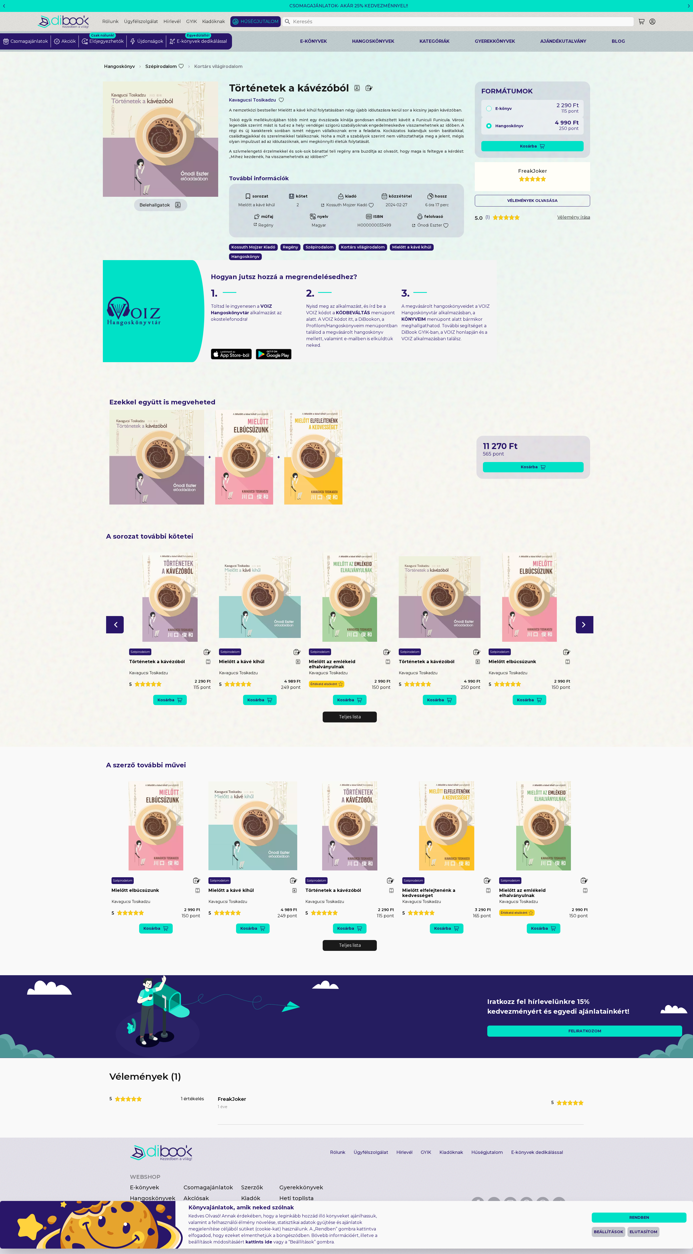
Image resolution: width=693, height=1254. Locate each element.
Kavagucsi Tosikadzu (252, 100)
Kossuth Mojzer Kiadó (346, 204)
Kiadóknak (213, 21)
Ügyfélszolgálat (141, 21)
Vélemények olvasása (532, 200)
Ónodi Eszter (429, 225)
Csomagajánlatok (208, 1187)
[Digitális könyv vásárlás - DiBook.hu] (69, 21)
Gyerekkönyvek (495, 41)
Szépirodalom (161, 66)
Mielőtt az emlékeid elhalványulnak (332, 664)
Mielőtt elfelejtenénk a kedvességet (428, 893)
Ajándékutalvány (563, 41)
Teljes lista (350, 716)
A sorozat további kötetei (149, 536)
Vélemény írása (573, 217)
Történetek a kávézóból (157, 661)
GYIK (191, 21)
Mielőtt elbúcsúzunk (512, 661)
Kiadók (250, 1198)
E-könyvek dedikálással (537, 1152)
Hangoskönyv (119, 66)
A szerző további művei (146, 765)
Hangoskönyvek (373, 41)
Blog (618, 41)
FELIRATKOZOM (584, 1031)
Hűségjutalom (260, 21)
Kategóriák (435, 41)
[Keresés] (287, 21)
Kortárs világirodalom (218, 66)
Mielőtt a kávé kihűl (256, 204)
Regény (265, 225)
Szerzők (252, 1187)
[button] (115, 624)
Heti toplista (296, 1198)
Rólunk (110, 21)
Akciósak (196, 1198)
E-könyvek (313, 41)
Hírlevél (172, 21)
